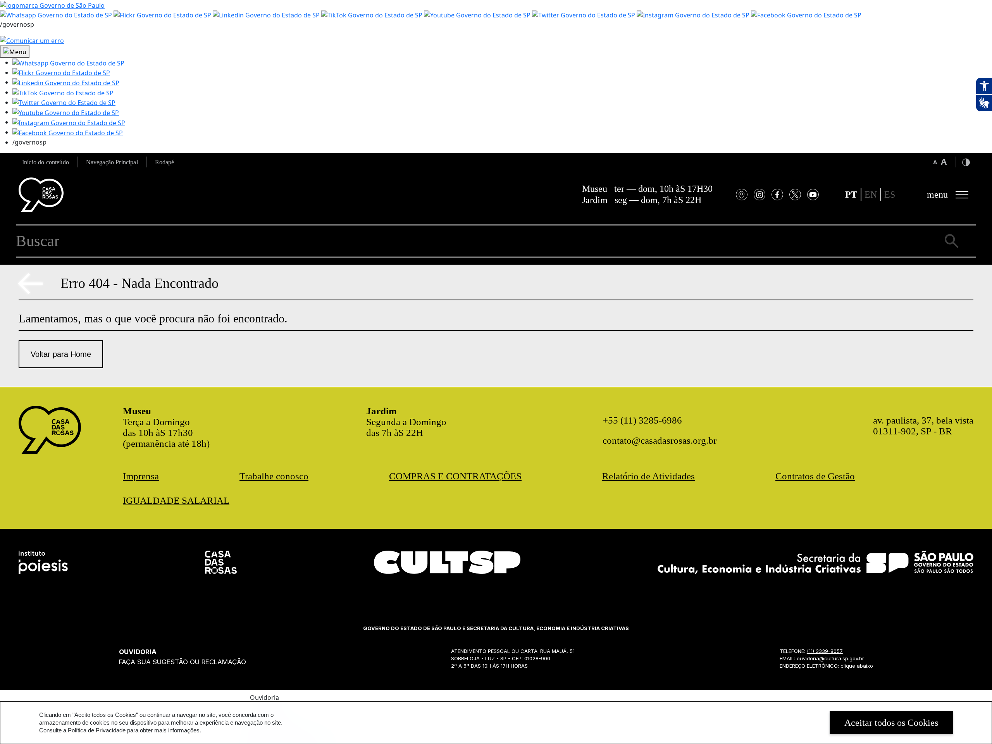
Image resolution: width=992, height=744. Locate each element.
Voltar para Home (61, 354)
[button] (68, 62)
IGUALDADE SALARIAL (176, 500)
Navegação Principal (112, 162)
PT (851, 194)
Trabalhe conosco (273, 476)
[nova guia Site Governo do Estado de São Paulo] (52, 4)
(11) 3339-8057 (825, 651)
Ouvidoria (264, 697)
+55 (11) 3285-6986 (642, 420)
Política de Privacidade (97, 730)
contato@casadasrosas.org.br (659, 440)
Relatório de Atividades (648, 476)
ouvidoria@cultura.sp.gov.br (830, 658)
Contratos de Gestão (815, 476)
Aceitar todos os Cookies (891, 723)
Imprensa (141, 476)
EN (871, 194)
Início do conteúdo (45, 162)
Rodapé (164, 162)
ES (889, 194)
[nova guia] (32, 40)
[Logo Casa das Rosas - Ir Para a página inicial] (41, 194)
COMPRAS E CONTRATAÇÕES (455, 476)
